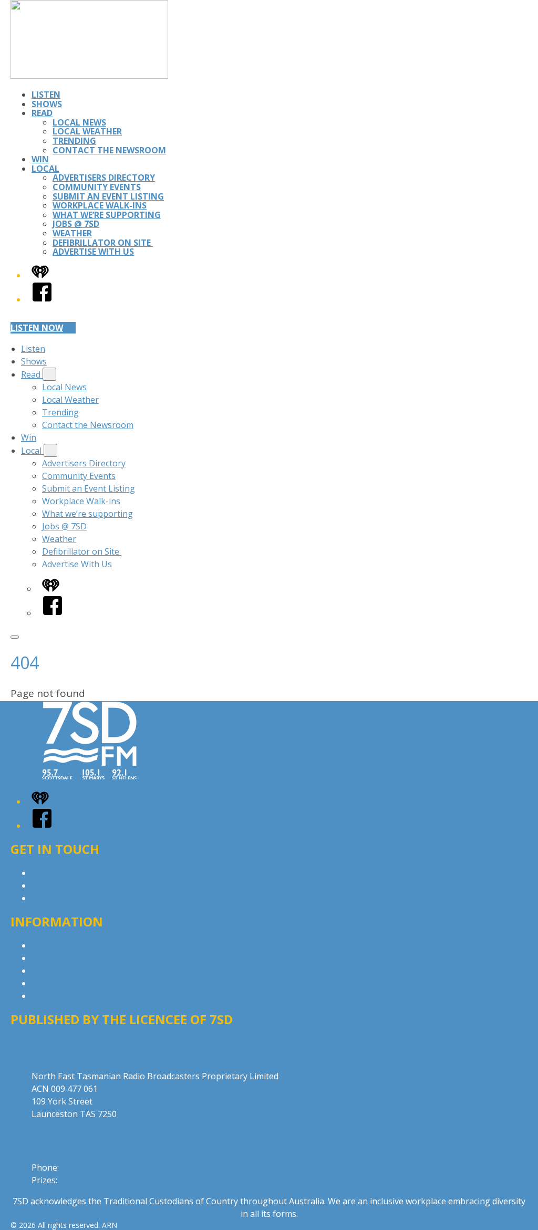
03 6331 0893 (85, 1180)
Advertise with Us (66, 885)
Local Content (59, 996)
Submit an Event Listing (108, 196)
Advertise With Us (93, 251)
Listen (46, 94)
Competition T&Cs (68, 970)
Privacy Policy (58, 945)
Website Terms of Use (75, 983)
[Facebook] (42, 299)
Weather (72, 233)
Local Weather (87, 131)
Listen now (37, 327)
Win (40, 159)
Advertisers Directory (104, 177)
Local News (79, 122)
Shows (47, 104)
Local (45, 168)
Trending (74, 141)
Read (42, 113)
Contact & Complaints (74, 873)
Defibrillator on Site (103, 242)
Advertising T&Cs (65, 958)
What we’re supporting (107, 215)
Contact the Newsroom (109, 150)
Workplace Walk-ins (100, 205)
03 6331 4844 (86, 1167)
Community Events (97, 187)
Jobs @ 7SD (76, 224)
